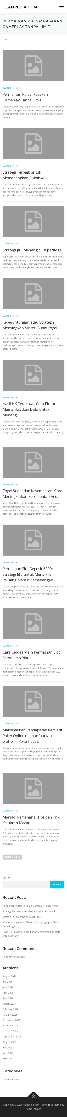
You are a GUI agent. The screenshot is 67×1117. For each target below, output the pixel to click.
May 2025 (8, 1058)
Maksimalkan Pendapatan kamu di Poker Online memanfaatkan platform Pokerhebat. (32, 735)
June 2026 (8, 987)
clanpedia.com (20, 6)
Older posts (12, 857)
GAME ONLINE (11, 88)
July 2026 (8, 981)
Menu (61, 6)
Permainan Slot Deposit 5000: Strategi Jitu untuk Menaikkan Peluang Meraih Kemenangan (28, 574)
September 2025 (12, 1036)
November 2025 (12, 1025)
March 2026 (9, 1003)
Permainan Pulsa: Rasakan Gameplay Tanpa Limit (30, 905)
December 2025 (11, 1020)
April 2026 (8, 998)
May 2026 (8, 992)
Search (6, 877)
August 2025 (9, 1042)
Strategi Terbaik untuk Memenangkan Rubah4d (29, 911)
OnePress (47, 1104)
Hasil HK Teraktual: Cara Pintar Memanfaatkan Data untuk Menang (29, 409)
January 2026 (10, 1014)
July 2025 (8, 1047)
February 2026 (11, 1009)
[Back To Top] (33, 1097)
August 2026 (9, 976)
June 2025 (8, 1053)
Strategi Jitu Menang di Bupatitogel (32, 249)
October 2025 (10, 1031)
